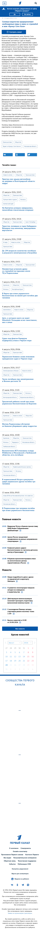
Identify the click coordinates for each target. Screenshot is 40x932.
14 (24, 656)
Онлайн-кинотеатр (20, 851)
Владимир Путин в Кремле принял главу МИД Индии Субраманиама (22, 528)
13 (19, 656)
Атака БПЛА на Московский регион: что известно (18, 496)
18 (11, 661)
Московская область (30, 146)
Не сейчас (27, 14)
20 (19, 661)
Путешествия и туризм (10, 199)
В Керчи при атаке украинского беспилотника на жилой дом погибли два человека (20, 295)
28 (11, 648)
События (12, 864)
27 (6, 648)
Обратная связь (10, 861)
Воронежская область (27, 397)
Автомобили (7, 310)
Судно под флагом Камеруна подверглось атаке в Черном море (16, 339)
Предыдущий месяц (6, 642)
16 (33, 656)
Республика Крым (17, 289)
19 (15, 661)
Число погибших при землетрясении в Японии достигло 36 (17, 380)
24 (6, 665)
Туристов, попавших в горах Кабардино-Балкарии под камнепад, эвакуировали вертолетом (19, 228)
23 (33, 661)
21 (24, 661)
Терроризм (15, 442)
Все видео (7, 858)
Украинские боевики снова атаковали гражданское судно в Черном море (18, 357)
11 (11, 656)
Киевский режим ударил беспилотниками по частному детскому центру (22, 550)
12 (15, 656)
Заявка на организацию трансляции (20, 913)
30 (19, 648)
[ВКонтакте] (8, 154)
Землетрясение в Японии (11, 371)
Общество (18, 142)
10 (6, 656)
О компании (13, 848)
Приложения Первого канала (12, 854)
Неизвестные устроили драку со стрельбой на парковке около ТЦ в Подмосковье (16, 271)
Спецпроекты (26, 848)
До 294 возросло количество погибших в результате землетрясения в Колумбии (19, 251)
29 (15, 648)
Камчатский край (8, 204)
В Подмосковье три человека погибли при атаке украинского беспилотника (18, 509)
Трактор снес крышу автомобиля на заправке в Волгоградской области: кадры (18, 181)
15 (28, 656)
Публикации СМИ (24, 864)
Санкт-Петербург (30, 222)
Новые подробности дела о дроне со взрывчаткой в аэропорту (20, 579)
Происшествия (7, 142)
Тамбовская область (9, 446)
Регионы (23, 199)
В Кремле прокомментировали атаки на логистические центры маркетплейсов (21, 561)
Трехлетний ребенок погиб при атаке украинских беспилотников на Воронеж (19, 402)
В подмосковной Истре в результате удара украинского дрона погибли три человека (18, 481)
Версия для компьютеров (20, 873)
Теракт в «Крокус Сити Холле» (12, 146)
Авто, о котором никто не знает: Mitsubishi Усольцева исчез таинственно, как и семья (19, 320)
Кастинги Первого (32, 854)
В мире (5, 242)
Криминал (6, 285)
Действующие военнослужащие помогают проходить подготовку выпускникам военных (20, 600)
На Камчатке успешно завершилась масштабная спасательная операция (17, 209)
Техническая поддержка (27, 861)
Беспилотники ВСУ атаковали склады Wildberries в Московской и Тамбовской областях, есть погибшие (19, 452)
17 (6, 661)
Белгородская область (10, 397)
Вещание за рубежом (22, 879)
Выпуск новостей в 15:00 (16, 621)
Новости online (7, 175)
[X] (32, 154)
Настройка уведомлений (20, 869)
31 (24, 648)
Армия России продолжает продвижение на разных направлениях (22, 539)
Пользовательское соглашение (24, 858)
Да (15, 14)
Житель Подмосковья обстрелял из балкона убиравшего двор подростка (19, 425)
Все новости (20, 629)
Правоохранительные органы (22, 467)
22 (28, 661)
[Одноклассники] (20, 154)
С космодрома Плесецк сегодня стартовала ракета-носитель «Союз (20, 611)
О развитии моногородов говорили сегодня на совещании (20, 590)
